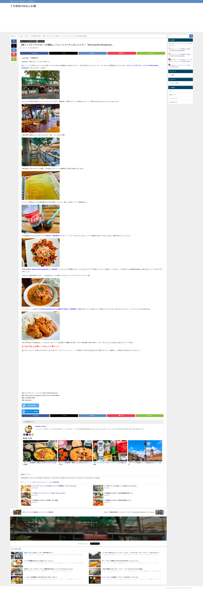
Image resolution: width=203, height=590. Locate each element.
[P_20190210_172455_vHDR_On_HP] (41, 152)
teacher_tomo (40, 426)
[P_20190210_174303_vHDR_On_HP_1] (41, 253)
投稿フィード (172, 94)
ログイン (171, 90)
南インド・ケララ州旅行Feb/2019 (28, 41)
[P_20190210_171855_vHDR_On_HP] (41, 85)
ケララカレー (47, 477)
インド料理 (39, 477)
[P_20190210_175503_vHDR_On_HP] (41, 326)
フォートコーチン (72, 477)
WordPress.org (173, 102)
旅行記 (97, 477)
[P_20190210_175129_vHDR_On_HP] (41, 293)
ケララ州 (55, 477)
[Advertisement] (101, 21)
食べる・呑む (41, 41)
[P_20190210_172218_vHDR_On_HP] (41, 186)
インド (32, 477)
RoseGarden (25, 477)
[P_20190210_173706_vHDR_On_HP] (41, 219)
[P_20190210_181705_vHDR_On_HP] (41, 119)
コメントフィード (173, 98)
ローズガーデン (90, 477)
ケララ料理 (62, 477)
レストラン (81, 477)
